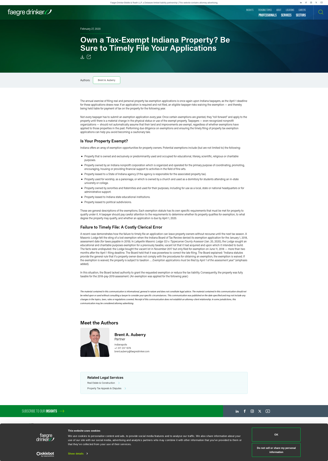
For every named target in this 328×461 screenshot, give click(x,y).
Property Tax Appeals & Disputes (104, 388)
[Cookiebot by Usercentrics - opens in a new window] (45, 454)
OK (276, 434)
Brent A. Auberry (106, 80)
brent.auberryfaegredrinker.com (131, 351)
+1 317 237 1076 (122, 348)
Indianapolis (120, 344)
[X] (316, 2)
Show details (76, 453)
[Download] (82, 57)
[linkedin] (301, 2)
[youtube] (321, 2)
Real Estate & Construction (101, 382)
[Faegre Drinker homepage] (30, 12)
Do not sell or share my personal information (276, 449)
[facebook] (306, 2)
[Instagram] (311, 2)
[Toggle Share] (89, 57)
